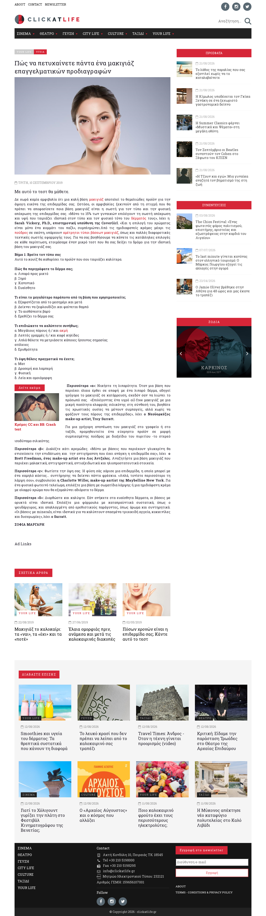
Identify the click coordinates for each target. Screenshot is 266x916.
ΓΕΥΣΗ (68, 33)
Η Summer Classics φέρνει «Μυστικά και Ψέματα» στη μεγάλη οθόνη (218, 127)
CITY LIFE (91, 33)
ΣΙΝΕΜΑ (24, 33)
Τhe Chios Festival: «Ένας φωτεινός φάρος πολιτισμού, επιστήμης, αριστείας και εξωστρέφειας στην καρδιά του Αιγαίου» (221, 230)
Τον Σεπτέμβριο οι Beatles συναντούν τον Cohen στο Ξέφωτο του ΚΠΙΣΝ (217, 154)
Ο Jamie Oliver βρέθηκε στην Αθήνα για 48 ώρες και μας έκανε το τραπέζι (223, 291)
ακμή (63, 330)
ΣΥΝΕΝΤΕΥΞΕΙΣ (214, 205)
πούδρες (21, 232)
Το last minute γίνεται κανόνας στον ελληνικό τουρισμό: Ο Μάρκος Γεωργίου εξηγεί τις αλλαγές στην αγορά (222, 262)
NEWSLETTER (55, 4)
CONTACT (35, 4)
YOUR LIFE (161, 33)
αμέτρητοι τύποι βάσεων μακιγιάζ (90, 232)
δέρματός (139, 218)
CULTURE (116, 33)
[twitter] (247, 6)
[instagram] (236, 6)
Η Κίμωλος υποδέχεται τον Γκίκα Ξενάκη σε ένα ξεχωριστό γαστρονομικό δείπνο (223, 100)
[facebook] (225, 6)
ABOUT (20, 4)
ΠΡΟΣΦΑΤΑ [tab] (214, 53)
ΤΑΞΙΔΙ (138, 33)
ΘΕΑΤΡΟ (47, 33)
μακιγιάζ (96, 199)
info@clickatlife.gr (119, 871)
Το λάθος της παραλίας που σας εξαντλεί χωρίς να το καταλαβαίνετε (220, 73)
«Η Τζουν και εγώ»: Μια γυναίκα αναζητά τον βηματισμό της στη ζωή (222, 180)
